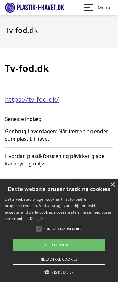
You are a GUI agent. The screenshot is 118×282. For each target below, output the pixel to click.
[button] (58, 272)
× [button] (112, 184)
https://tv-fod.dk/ (32, 99)
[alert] (59, 230)
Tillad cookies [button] (59, 244)
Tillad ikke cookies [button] (59, 259)
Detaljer (36, 218)
